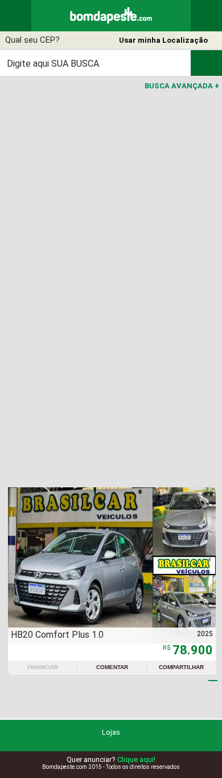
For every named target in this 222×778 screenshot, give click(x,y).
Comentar (112, 667)
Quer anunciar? (111, 759)
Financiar (42, 667)
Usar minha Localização (163, 40)
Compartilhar (181, 667)
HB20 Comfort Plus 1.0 (57, 634)
